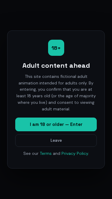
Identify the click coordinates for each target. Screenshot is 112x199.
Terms (46, 153)
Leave (56, 140)
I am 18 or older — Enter (56, 124)
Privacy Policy (75, 153)
